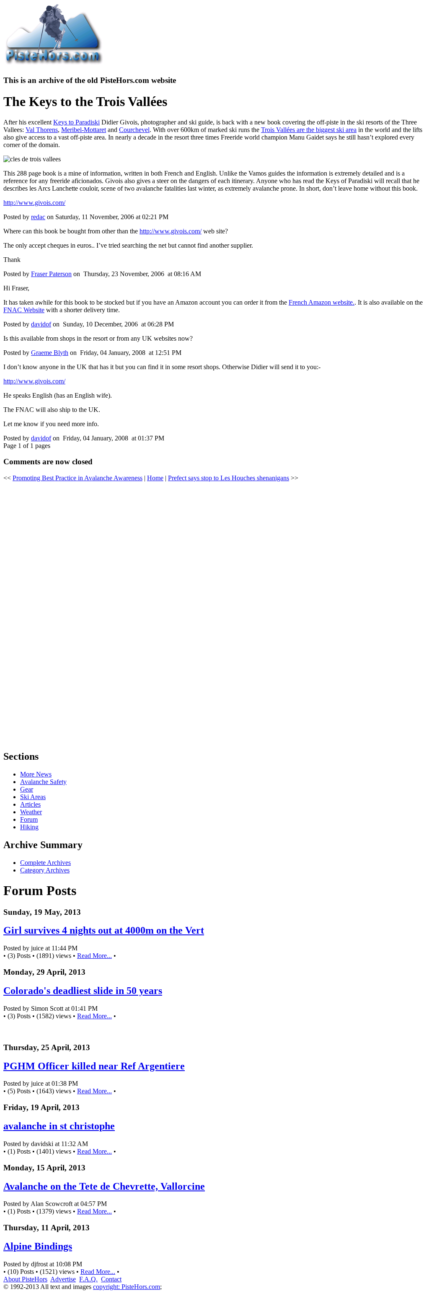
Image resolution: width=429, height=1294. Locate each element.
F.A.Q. (88, 1279)
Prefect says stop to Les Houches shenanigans (228, 477)
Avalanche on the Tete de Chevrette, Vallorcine (104, 1186)
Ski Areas (33, 796)
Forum (29, 819)
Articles (30, 804)
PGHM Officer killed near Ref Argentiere (94, 1066)
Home (155, 477)
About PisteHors (25, 1279)
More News (36, 774)
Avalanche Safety (43, 781)
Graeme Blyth (49, 352)
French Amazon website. (321, 302)
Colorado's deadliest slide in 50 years (82, 990)
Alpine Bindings (37, 1246)
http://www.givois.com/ (34, 202)
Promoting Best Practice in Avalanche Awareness (77, 477)
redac (38, 216)
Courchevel (134, 129)
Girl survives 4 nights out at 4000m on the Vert (103, 930)
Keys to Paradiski (76, 122)
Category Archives (45, 870)
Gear (26, 789)
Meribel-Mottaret (83, 129)
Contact (111, 1279)
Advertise (63, 1279)
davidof (41, 324)
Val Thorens (42, 129)
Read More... (94, 955)
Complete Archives (45, 862)
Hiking (29, 827)
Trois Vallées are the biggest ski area (309, 129)
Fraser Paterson (51, 273)
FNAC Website (23, 309)
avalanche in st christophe (59, 1126)
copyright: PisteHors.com (126, 1286)
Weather (31, 811)
